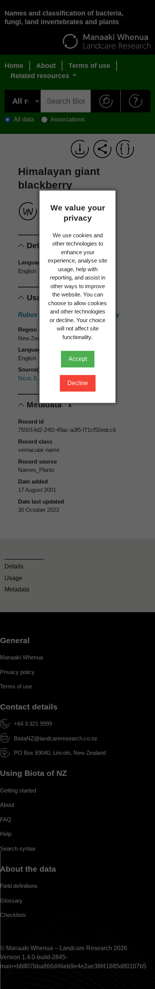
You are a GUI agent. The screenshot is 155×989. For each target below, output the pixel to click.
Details (14, 566)
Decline (77, 383)
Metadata (17, 589)
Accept (77, 359)
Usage (13, 578)
